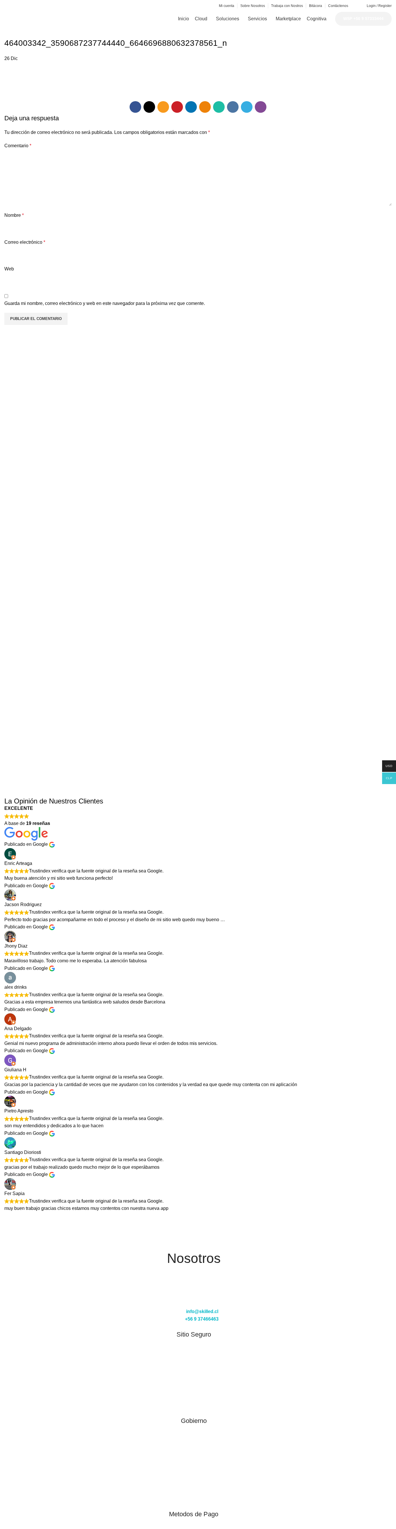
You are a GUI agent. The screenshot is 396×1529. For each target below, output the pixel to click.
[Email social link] (21, 6)
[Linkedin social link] (34, 6)
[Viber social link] (67, 6)
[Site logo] (48, 18)
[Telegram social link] (61, 6)
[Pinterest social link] (27, 6)
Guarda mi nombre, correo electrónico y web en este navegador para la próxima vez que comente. (104, 303)
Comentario (17, 145)
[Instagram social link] (193, 1298)
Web (9, 268)
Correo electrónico (24, 242)
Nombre (14, 215)
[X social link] (14, 6)
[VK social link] (54, 6)
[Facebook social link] (7, 6)
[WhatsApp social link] (47, 6)
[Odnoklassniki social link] (41, 6)
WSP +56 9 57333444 (363, 18)
